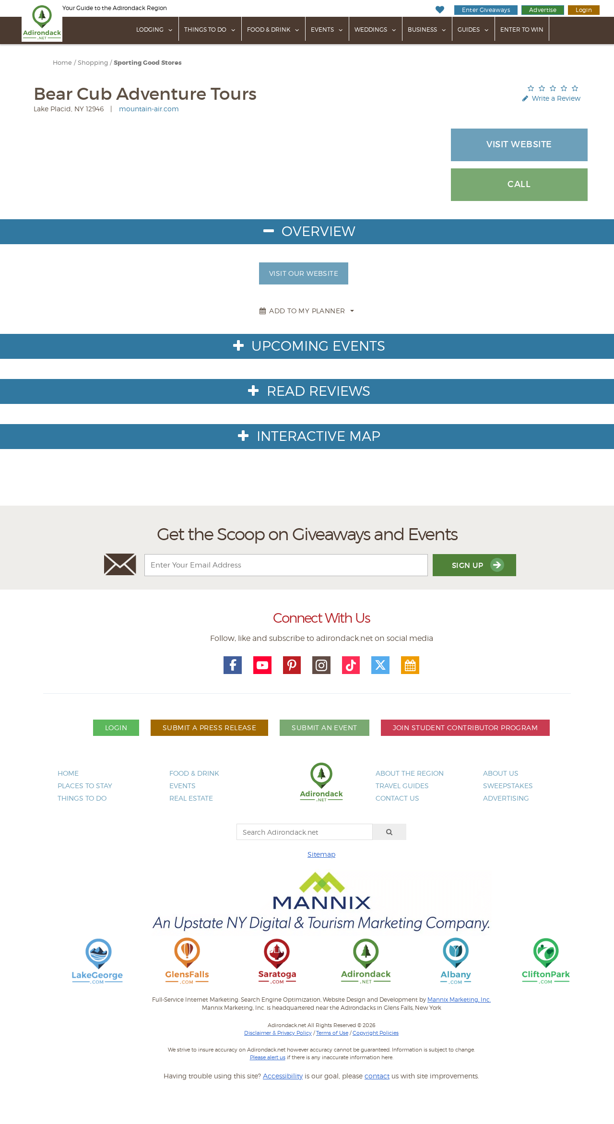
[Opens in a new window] (97, 960)
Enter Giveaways (486, 9)
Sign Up (468, 565)
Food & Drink (268, 29)
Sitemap (321, 854)
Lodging (150, 29)
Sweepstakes (508, 785)
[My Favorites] (440, 10)
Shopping (93, 62)
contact (377, 1076)
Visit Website (519, 144)
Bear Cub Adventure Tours (145, 94)
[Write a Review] (552, 88)
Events (322, 29)
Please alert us (267, 1057)
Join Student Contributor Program (465, 727)
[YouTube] (262, 665)
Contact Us (397, 798)
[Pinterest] (292, 665)
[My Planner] (410, 665)
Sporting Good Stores (148, 63)
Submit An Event (324, 727)
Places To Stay (85, 785)
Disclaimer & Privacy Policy (278, 1032)
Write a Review (555, 98)
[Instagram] (321, 665)
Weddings (370, 29)
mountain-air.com (149, 109)
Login (584, 9)
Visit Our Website (303, 273)
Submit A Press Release (209, 727)
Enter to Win (521, 29)
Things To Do (205, 29)
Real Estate (191, 798)
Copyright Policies (376, 1032)
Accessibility (283, 1076)
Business (422, 29)
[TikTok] (351, 665)
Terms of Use (332, 1032)
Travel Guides (402, 785)
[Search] (389, 832)
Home (62, 62)
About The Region (410, 773)
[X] (380, 665)
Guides (469, 29)
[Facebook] (233, 665)
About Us (501, 773)
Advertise (542, 9)
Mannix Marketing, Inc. (459, 999)
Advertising (506, 798)
